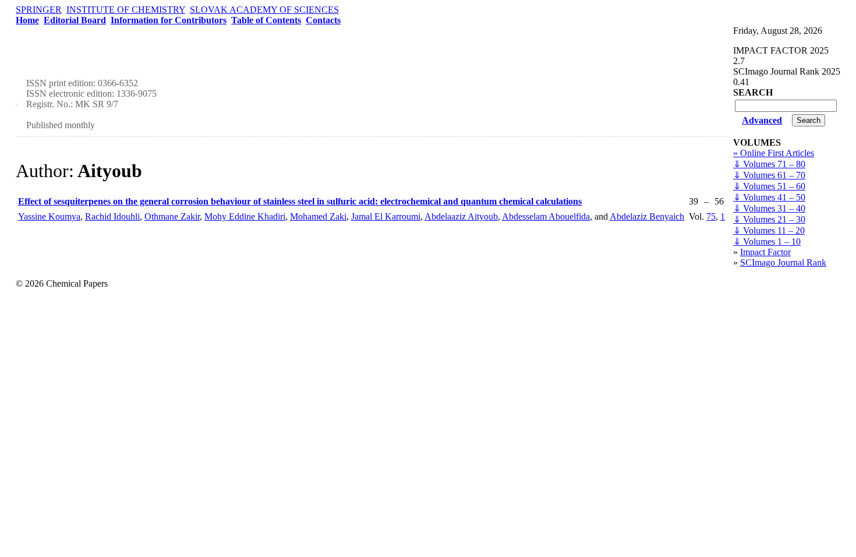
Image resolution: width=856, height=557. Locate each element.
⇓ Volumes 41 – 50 (769, 197)
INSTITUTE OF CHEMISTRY (125, 10)
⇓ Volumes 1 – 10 (767, 241)
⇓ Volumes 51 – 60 (769, 186)
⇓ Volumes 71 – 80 (769, 164)
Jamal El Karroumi (385, 216)
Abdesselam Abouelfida (546, 216)
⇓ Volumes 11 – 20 (769, 230)
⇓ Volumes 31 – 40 (769, 208)
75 (711, 216)
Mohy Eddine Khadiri (244, 216)
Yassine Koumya (49, 216)
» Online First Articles (773, 153)
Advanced (762, 120)
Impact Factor (765, 252)
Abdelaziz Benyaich (647, 216)
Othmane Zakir (172, 216)
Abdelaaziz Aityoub (461, 216)
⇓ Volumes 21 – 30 (769, 219)
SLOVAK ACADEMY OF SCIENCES (264, 10)
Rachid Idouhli (112, 216)
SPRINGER (39, 10)
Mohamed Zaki (318, 216)
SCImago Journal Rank (783, 262)
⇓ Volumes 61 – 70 (769, 175)
